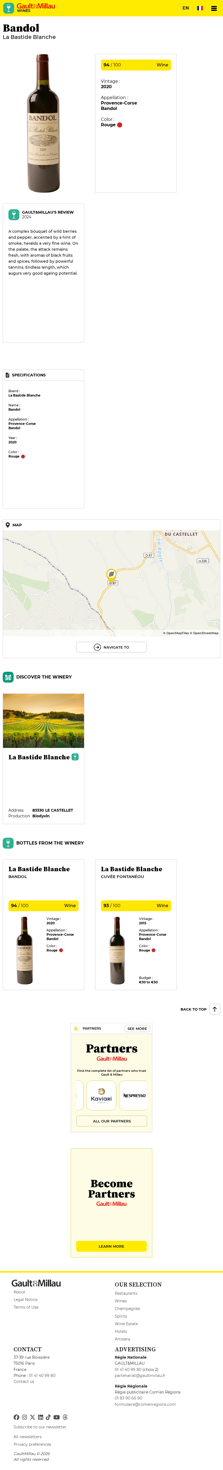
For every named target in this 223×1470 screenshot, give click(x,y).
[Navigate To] (111, 589)
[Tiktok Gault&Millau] (48, 1417)
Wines (121, 1301)
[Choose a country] (200, 8)
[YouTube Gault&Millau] (56, 1417)
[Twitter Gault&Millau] (32, 1417)
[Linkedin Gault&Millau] (40, 1417)
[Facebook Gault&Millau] (16, 1417)
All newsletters (28, 1436)
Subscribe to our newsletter (40, 1427)
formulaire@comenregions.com (145, 1404)
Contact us (24, 1381)
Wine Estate (126, 1323)
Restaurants (126, 1293)
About (19, 1292)
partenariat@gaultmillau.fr (140, 1375)
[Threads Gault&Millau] (65, 1417)
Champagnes (127, 1308)
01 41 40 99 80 (42, 1375)
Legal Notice (26, 1299)
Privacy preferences (32, 1444)
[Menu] (214, 8)
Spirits (121, 1316)
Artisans (122, 1339)
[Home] (36, 6)
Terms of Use (26, 1307)
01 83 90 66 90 (128, 1398)
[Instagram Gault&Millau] (24, 1417)
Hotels (121, 1331)
